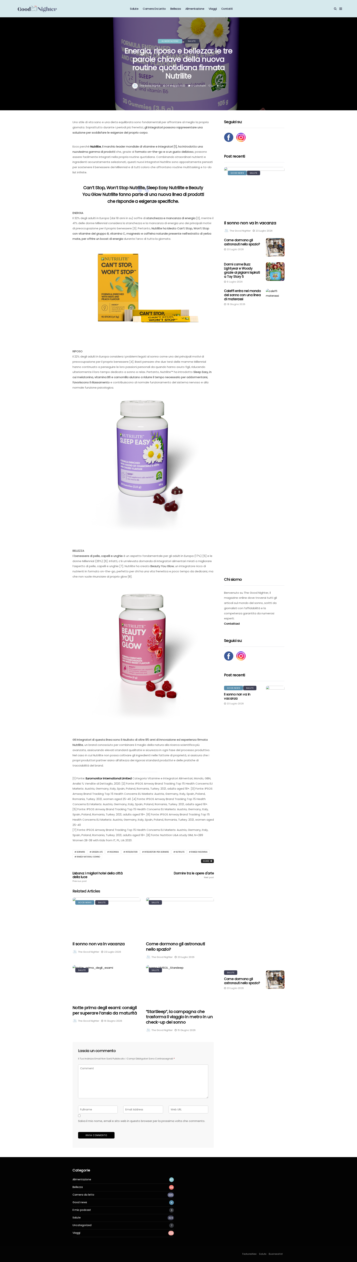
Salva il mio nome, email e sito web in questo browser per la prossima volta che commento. (141, 1121)
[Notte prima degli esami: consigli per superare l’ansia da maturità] (106, 982)
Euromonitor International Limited (109, 778)
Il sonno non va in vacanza (99, 944)
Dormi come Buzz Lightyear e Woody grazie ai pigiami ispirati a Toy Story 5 (242, 270)
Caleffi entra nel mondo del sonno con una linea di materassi (242, 295)
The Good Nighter (150, 85)
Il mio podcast (82, 1210)
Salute (134, 9)
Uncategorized (82, 1225)
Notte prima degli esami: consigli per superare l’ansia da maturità (105, 1010)
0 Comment (198, 85)
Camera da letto (154, 9)
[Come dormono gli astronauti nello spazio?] (180, 917)
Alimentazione (194, 9)
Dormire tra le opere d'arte (194, 875)
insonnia (114, 852)
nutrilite (180, 852)
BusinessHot (276, 1253)
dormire (81, 852)
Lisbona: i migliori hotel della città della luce (98, 877)
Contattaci (232, 624)
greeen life (97, 852)
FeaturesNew (249, 1253)
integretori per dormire (156, 852)
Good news (84, 902)
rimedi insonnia (199, 852)
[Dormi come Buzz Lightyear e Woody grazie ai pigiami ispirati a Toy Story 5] (275, 271)
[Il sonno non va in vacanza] (106, 917)
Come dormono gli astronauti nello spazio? (175, 946)
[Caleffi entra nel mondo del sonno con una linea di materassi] (275, 428)
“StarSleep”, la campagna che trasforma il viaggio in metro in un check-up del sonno (179, 1017)
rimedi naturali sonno (88, 856)
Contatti (227, 9)
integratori (132, 852)
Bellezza (175, 9)
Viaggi (213, 9)
